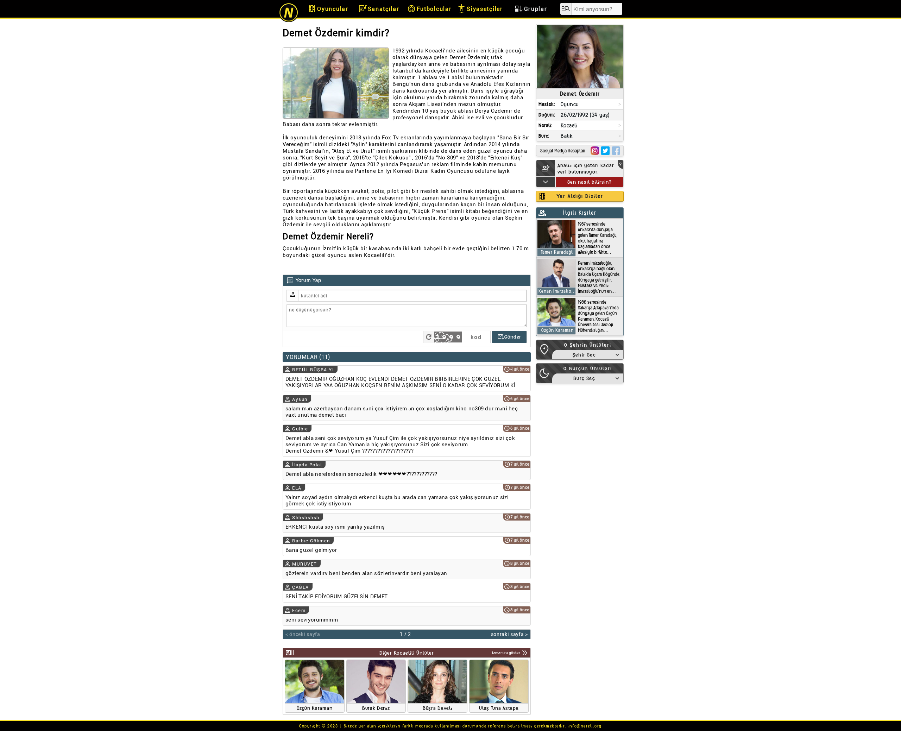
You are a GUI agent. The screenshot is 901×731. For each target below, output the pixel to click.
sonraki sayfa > (509, 634)
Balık (566, 136)
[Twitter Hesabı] (605, 150)
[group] (315, 686)
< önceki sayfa (302, 634)
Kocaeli (569, 125)
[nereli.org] (288, 21)
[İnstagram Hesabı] (595, 150)
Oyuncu (570, 104)
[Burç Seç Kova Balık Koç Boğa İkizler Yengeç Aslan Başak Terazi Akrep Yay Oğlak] (587, 378)
